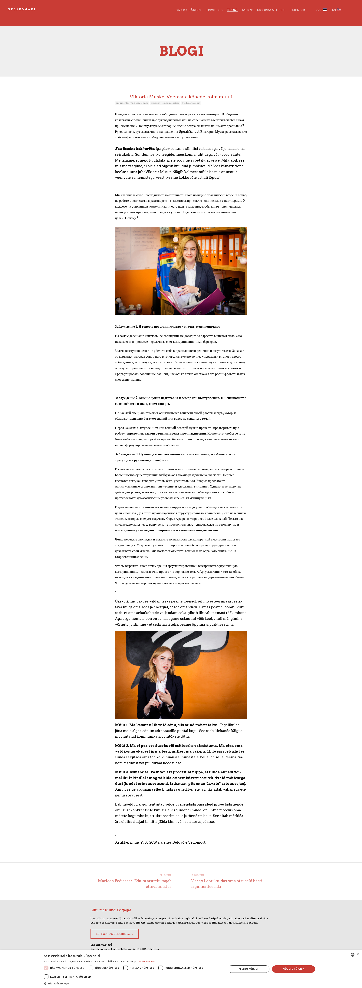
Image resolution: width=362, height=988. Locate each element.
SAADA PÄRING (188, 10)
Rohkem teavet (147, 961)
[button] (132, 983)
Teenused (214, 10)
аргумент (155, 102)
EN (334, 9)
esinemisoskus (170, 102)
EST (318, 9)
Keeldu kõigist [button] (249, 968)
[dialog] (181, 969)
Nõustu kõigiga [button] (293, 968)
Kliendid (297, 10)
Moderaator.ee (271, 10)
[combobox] (352, 955)
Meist (247, 10)
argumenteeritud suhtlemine (132, 102)
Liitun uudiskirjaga (114, 934)
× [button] (357, 954)
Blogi (232, 10)
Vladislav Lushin (191, 102)
